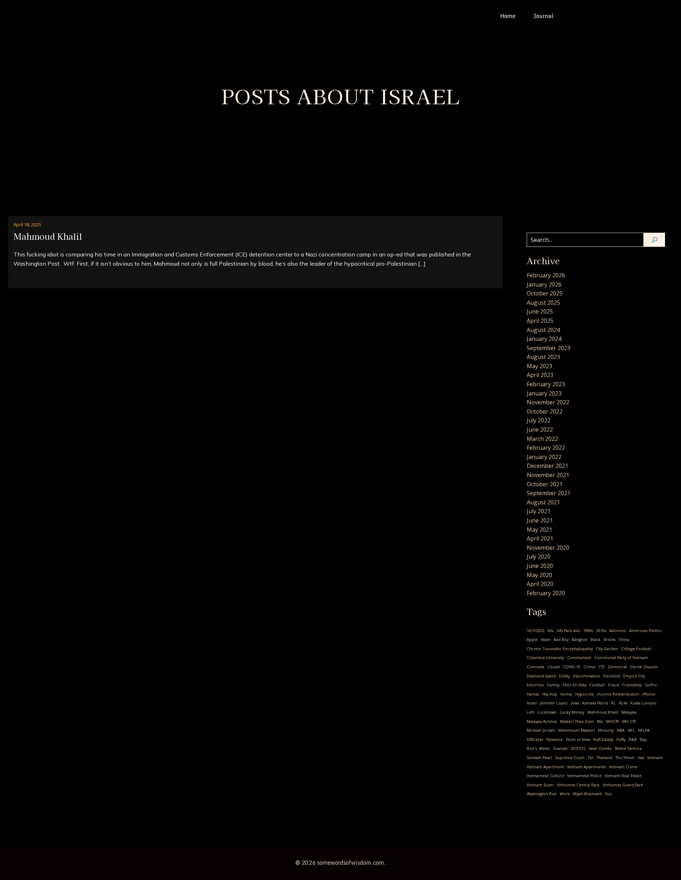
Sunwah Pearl (539, 757)
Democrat (617, 666)
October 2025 (545, 293)
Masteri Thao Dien (577, 721)
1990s (588, 630)
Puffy (620, 739)
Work (565, 793)
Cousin (554, 666)
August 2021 (543, 502)
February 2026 (546, 275)
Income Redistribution (618, 694)
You (608, 793)
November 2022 (548, 402)
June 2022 (540, 429)
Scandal (560, 748)
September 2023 (548, 348)
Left (530, 712)
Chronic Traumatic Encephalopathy (560, 648)
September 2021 (548, 493)
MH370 (612, 721)
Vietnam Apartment (545, 766)
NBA (621, 730)
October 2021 (545, 484)
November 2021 (548, 475)
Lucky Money (572, 712)
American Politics (645, 630)
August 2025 (543, 302)
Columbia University (545, 657)
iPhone (648, 694)
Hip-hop (549, 694)
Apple (532, 639)
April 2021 (540, 538)
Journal (543, 16)
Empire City (634, 676)
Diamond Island (541, 676)
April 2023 (540, 375)
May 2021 (539, 529)
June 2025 (540, 311)
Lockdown (547, 712)
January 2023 (544, 393)
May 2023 (539, 366)
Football (597, 684)
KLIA (623, 703)
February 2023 (546, 384)
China (624, 639)
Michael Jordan (541, 730)
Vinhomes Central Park (578, 784)
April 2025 (540, 321)
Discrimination (586, 676)
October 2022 (545, 411)
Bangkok (579, 639)
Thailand (604, 757)
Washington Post (542, 793)
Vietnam (655, 757)
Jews (575, 703)
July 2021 (538, 511)
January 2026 (544, 284)
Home (507, 16)
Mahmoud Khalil (602, 712)
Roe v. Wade (538, 748)
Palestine (554, 739)
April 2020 (540, 584)
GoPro (651, 684)
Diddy (564, 676)
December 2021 (547, 466)
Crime (589, 666)
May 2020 (539, 575)
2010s (601, 630)
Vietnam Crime (623, 766)
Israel (532, 703)
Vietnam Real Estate (623, 775)
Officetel (535, 739)
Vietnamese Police (584, 775)
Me (600, 721)
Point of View (578, 739)
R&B (633, 739)
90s (550, 630)
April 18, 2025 (27, 224)
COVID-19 (571, 666)
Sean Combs (599, 748)
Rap (643, 739)
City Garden (607, 648)
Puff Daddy (603, 739)
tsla (641, 757)
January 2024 (544, 339)
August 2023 (543, 357)
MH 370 (629, 721)
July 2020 (538, 556)
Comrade (535, 666)
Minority (606, 730)
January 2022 (544, 457)
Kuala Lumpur (643, 703)
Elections (611, 676)
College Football (636, 648)
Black (595, 639)
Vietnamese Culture (545, 775)
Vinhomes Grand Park (623, 784)
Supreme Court (570, 757)
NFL (631, 730)
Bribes (609, 639)
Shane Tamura (628, 748)
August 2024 (543, 330)
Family (553, 684)
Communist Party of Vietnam (621, 657)
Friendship (632, 684)
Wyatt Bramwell (587, 793)
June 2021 (540, 520)
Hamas (533, 694)
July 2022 (538, 420)
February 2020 (546, 593)
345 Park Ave (568, 630)
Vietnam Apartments (586, 766)
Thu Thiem (625, 757)
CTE (601, 666)
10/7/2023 (535, 630)
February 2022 (546, 448)
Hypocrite (584, 694)
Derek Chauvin (644, 666)
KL (613, 703)
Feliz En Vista (574, 684)
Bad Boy (561, 639)
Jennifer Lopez (554, 703)
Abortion (617, 630)
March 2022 (542, 439)
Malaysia (629, 712)
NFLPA (644, 730)
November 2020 (548, 548)
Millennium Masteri (576, 730)
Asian (545, 639)
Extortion (535, 684)
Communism (579, 657)
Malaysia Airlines (542, 721)
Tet (590, 757)
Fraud (613, 684)
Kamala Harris (595, 703)
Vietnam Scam (540, 784)
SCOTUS (578, 748)
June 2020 (540, 566)
